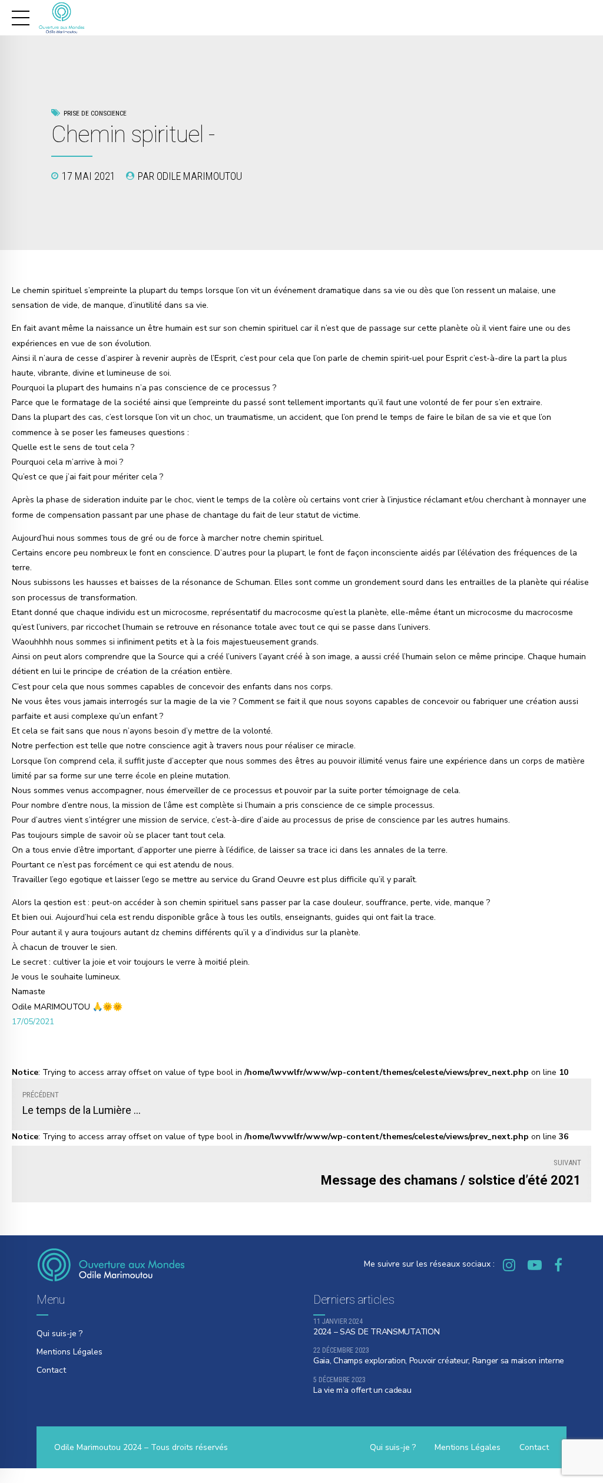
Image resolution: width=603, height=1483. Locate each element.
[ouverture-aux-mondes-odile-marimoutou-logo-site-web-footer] (111, 1264)
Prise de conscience (95, 113)
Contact (51, 1370)
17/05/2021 (33, 1021)
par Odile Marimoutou (190, 176)
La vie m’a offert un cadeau (362, 1390)
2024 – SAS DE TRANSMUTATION (376, 1331)
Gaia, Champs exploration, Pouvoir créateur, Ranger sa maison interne (438, 1360)
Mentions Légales (69, 1351)
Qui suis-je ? (59, 1333)
